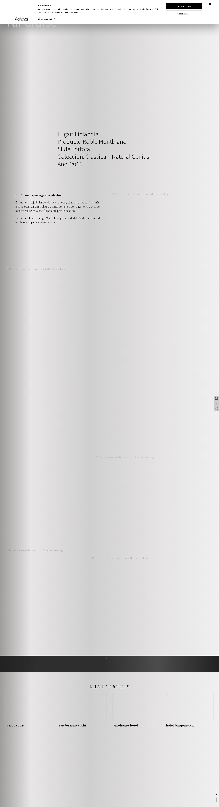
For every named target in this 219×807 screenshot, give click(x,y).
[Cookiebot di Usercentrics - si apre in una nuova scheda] (21, 19)
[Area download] (216, 398)
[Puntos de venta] (216, 403)
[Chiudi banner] (210, 4)
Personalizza (182, 14)
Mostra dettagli (45, 19)
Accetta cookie (184, 6)
